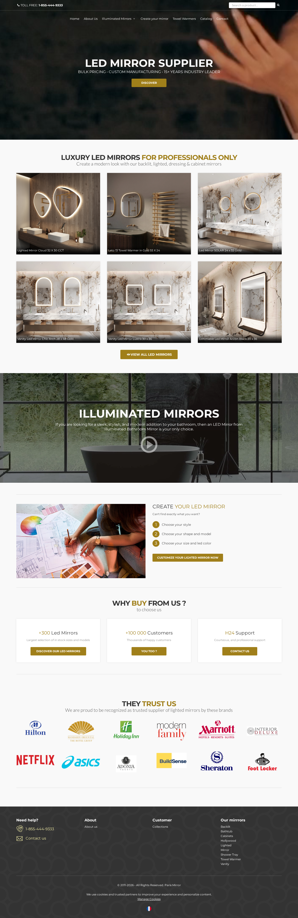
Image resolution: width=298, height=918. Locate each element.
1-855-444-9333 (40, 829)
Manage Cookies (149, 899)
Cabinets (227, 836)
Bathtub (226, 831)
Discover (149, 82)
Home (74, 18)
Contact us (239, 651)
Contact (222, 18)
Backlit (225, 826)
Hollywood (228, 840)
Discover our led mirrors (58, 651)
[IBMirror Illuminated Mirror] (35, 727)
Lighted (226, 845)
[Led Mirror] (149, 449)
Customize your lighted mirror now (187, 557)
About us (91, 826)
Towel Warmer (231, 859)
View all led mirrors (151, 354)
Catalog (206, 18)
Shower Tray (229, 854)
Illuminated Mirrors (117, 18)
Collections (160, 826)
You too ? (149, 651)
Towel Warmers (184, 18)
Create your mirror (154, 18)
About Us (91, 18)
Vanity (225, 864)
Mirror (225, 850)
